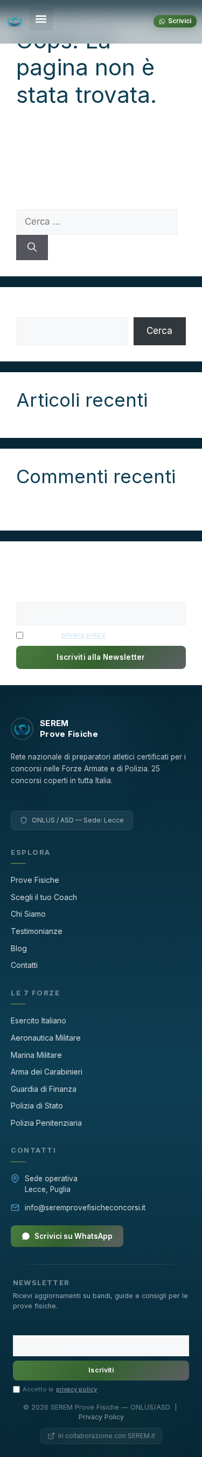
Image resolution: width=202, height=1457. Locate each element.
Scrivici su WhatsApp (73, 1236)
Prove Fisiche (35, 879)
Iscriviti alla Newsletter (101, 657)
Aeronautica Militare (46, 1037)
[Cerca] (32, 248)
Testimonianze (36, 931)
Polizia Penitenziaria (46, 1122)
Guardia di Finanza (43, 1088)
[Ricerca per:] (96, 221)
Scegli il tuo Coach (44, 897)
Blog (19, 948)
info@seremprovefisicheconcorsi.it (85, 1207)
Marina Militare (36, 1054)
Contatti (24, 965)
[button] (41, 19)
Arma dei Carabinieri (46, 1071)
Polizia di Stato (37, 1105)
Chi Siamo (28, 913)
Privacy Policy (101, 1417)
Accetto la (66, 635)
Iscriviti (101, 1370)
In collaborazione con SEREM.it (106, 1436)
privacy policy (83, 635)
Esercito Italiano (38, 1020)
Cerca (29, 309)
